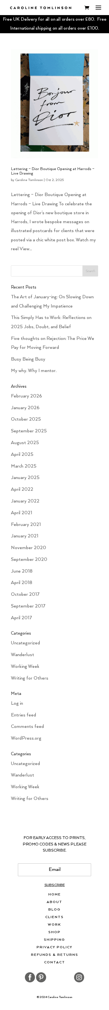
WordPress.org (26, 738)
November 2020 (28, 548)
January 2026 (25, 408)
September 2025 (29, 431)
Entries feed (23, 715)
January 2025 (25, 477)
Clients (54, 917)
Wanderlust (22, 655)
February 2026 (26, 396)
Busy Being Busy (28, 359)
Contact (54, 962)
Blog (54, 910)
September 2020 (29, 559)
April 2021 (21, 513)
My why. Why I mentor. (33, 370)
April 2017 (21, 618)
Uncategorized (25, 643)
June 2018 (21, 571)
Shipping (54, 940)
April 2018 (21, 582)
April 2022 (22, 489)
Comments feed (27, 726)
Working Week (25, 666)
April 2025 (22, 454)
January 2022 (25, 501)
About (54, 902)
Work (54, 925)
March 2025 (23, 466)
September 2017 (28, 606)
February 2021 (26, 524)
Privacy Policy (54, 947)
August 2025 (25, 443)
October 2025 (26, 419)
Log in (17, 703)
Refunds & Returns (54, 955)
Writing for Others (29, 678)
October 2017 (25, 594)
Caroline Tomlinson (29, 180)
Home (54, 895)
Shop (54, 932)
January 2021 (24, 536)
